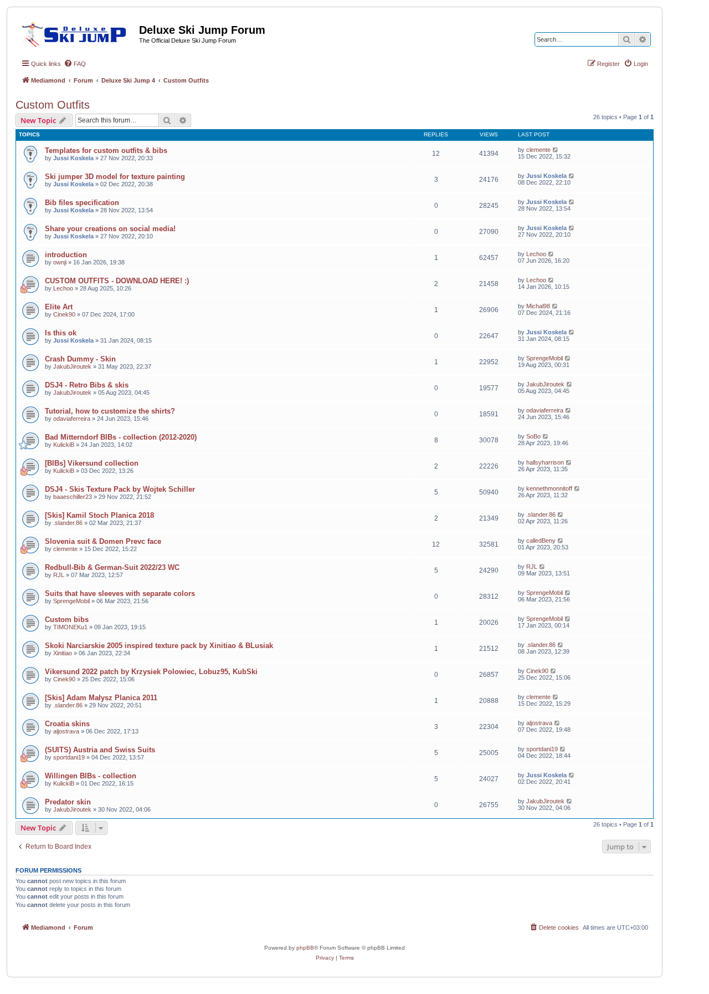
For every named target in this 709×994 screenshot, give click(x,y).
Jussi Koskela (73, 158)
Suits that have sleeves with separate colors (120, 593)
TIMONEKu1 (70, 627)
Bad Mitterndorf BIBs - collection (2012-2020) (121, 437)
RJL (58, 575)
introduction (66, 255)
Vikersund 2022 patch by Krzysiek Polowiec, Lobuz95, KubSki (151, 671)
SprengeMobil (544, 358)
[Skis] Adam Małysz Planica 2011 (101, 698)
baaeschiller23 (72, 496)
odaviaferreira (71, 418)
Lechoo (536, 254)
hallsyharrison (545, 462)
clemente (538, 149)
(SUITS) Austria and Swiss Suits (100, 750)
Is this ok (60, 333)
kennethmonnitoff (549, 488)
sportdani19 (69, 757)
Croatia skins (67, 724)
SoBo (533, 436)
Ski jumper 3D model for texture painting (115, 176)
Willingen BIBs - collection (90, 776)
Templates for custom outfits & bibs (106, 150)
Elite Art (59, 307)
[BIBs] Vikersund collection (91, 463)
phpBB (305, 948)
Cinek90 (64, 314)
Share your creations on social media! (110, 229)
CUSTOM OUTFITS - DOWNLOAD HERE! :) (117, 281)
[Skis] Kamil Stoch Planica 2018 (99, 515)
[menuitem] (75, 63)
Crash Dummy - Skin (80, 359)
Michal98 (538, 306)
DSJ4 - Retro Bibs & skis (87, 385)
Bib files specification (82, 202)
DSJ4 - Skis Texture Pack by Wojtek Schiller (120, 489)
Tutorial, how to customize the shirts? (110, 411)
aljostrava (66, 731)
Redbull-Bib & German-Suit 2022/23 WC (112, 567)
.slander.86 (68, 522)
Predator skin (68, 802)
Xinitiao (62, 653)
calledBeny (541, 540)
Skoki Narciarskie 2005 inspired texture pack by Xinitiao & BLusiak (159, 645)
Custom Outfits (53, 105)
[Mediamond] (77, 33)
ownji (59, 262)
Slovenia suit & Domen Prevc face (103, 541)
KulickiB (63, 444)
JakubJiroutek (72, 366)
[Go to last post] (555, 149)
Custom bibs (67, 619)
